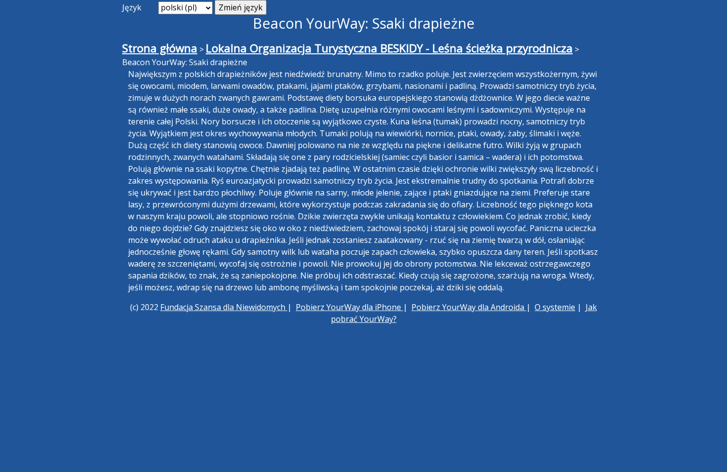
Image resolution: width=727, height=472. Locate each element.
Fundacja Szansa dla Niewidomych (223, 307)
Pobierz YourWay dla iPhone (349, 307)
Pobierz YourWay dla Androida (468, 307)
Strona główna (159, 48)
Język (131, 7)
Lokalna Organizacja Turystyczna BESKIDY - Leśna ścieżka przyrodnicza (389, 48)
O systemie (555, 307)
